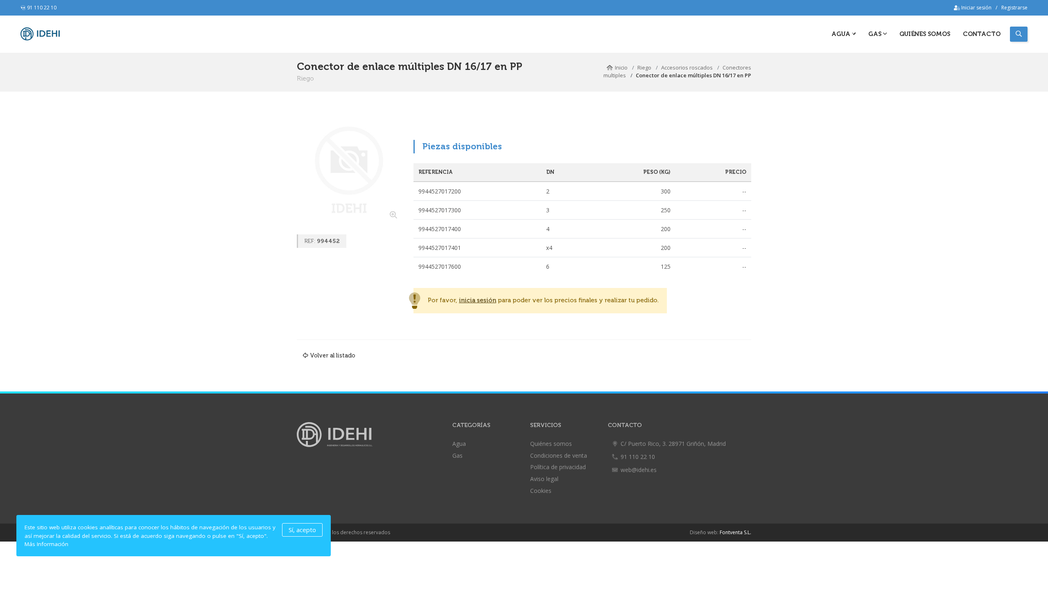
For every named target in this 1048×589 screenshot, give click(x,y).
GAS (875, 34)
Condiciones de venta (558, 455)
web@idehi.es (639, 470)
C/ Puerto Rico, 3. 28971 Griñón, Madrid (673, 443)
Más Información (46, 544)
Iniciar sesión (976, 7)
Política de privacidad (558, 467)
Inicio (621, 67)
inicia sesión (477, 300)
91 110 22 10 (41, 7)
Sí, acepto (302, 530)
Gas (457, 455)
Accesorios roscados (687, 67)
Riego (644, 67)
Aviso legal (544, 479)
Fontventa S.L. (735, 532)
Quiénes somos (924, 34)
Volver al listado (332, 355)
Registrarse (1014, 7)
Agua (841, 34)
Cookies (540, 491)
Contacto (982, 34)
